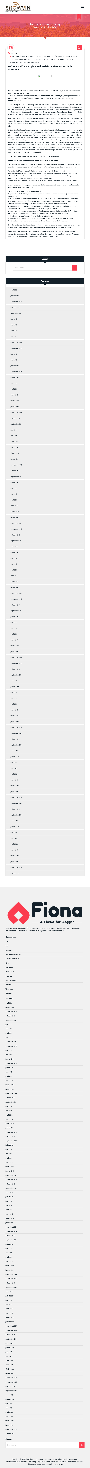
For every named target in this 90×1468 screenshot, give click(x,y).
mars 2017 (14, 337)
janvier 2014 (15, 459)
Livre (7, 963)
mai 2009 (14, 768)
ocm (57, 59)
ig (71, 56)
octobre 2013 (15, 471)
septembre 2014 (16, 424)
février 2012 (15, 582)
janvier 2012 (15, 587)
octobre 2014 (15, 418)
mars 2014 (14, 447)
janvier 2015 (15, 407)
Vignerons (9, 989)
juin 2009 (14, 762)
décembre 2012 (16, 523)
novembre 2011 (16, 599)
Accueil (36, 27)
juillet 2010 (15, 687)
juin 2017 (14, 319)
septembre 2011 (16, 611)
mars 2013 (14, 506)
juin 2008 (14, 832)
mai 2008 (14, 838)
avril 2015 (14, 389)
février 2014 (15, 453)
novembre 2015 (16, 372)
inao (75, 56)
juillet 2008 (15, 827)
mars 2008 (14, 850)
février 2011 (15, 646)
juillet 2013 (15, 482)
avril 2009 (14, 774)
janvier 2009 (15, 792)
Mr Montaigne (49, 59)
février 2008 (15, 856)
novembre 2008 (16, 803)
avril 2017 (14, 331)
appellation (20, 56)
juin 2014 (14, 430)
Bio (6, 946)
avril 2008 (14, 844)
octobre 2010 (15, 669)
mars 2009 (14, 780)
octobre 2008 (15, 809)
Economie (9, 950)
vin (73, 59)
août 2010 (14, 681)
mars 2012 (14, 576)
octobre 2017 (15, 307)
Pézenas (8, 976)
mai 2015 (14, 383)
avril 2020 (14, 290)
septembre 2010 (16, 675)
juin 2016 (14, 354)
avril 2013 (14, 500)
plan (62, 59)
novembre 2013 (16, 465)
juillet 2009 (15, 757)
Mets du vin (9, 972)
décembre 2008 (16, 797)
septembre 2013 (16, 477)
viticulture (35, 62)
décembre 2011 (16, 593)
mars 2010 (14, 710)
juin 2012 (14, 558)
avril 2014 (14, 442)
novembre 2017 (16, 302)
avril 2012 (14, 570)
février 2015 (15, 401)
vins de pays (14, 62)
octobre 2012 (15, 535)
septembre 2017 (16, 313)
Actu (7, 942)
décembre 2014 (16, 412)
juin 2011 (14, 622)
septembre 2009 (16, 745)
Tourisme (8, 985)
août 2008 (14, 821)
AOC (13, 56)
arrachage (30, 56)
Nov (79, 48)
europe (50, 56)
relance (68, 59)
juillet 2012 (15, 552)
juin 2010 (14, 692)
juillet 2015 (15, 377)
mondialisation (37, 59)
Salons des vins (11, 980)
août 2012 (14, 547)
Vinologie (14, 53)
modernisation (25, 59)
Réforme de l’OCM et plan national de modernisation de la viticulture (40, 68)
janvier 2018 (15, 296)
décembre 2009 (16, 727)
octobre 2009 (15, 739)
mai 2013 (14, 494)
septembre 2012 (16, 541)
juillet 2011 (15, 617)
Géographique (59, 56)
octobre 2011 (15, 605)
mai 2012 (14, 564)
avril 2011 (14, 634)
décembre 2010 (16, 657)
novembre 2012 (16, 529)
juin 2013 (14, 488)
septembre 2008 (16, 815)
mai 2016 (14, 360)
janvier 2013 (15, 517)
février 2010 (15, 716)
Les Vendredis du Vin (13, 955)
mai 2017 (14, 325)
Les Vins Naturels (12, 959)
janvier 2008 (15, 862)
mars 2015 (14, 395)
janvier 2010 (15, 722)
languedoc (14, 59)
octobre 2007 (15, 873)
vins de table (25, 62)
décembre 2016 (16, 342)
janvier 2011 (15, 652)
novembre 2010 (16, 663)
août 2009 (14, 751)
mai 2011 (14, 628)
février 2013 (15, 512)
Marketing (9, 967)
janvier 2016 (15, 366)
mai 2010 (14, 698)
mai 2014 (14, 436)
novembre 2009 (16, 733)
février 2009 (15, 786)
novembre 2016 (16, 348)
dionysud (42, 56)
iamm (68, 56)
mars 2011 (14, 640)
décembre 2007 (16, 867)
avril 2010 (14, 704)
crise (36, 56)
